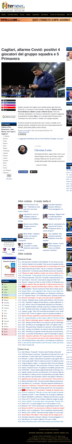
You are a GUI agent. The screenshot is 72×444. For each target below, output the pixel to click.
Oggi (68, 167)
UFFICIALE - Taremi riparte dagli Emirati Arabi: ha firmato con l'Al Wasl (45, 370)
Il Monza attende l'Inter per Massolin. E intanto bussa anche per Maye (45, 284)
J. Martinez (6, 136)
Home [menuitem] (4, 14)
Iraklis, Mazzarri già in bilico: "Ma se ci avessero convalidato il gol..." (44, 268)
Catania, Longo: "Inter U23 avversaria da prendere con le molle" (43, 311)
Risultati (9, 179)
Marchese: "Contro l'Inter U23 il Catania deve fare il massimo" (42, 356)
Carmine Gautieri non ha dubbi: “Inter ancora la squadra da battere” (44, 264)
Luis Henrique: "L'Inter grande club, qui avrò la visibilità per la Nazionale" (46, 275)
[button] (9, 175)
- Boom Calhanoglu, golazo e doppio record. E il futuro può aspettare (46, 320)
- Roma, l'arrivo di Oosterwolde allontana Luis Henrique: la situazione (46, 304)
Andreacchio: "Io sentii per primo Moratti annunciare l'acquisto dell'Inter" (45, 271)
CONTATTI (56, 433)
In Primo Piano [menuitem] (13, 14)
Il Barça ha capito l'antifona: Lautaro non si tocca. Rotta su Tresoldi (44, 273)
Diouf (4, 146)
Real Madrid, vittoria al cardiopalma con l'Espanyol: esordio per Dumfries (46, 293)
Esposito (5, 160)
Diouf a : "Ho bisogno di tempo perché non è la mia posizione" (43, 388)
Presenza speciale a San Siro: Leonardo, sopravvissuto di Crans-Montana (46, 277)
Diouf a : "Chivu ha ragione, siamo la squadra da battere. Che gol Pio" (46, 313)
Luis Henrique (7, 170)
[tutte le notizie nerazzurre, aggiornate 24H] (13, 5)
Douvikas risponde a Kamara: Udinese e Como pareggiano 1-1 (55, 207)
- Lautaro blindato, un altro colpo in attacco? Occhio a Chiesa (43, 318)
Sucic (4, 165)
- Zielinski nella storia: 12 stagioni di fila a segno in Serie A (43, 309)
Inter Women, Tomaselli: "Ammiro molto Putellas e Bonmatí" (41, 352)
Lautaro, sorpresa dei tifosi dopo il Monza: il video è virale (43, 286)
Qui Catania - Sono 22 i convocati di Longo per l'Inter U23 (41, 280)
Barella (5, 148)
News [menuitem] (28, 14)
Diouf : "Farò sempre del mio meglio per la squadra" (45, 415)
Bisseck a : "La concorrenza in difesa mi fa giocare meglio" (43, 408)
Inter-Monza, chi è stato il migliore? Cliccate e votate (39, 419)
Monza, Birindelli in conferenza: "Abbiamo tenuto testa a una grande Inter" (46, 397)
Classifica (5, 281)
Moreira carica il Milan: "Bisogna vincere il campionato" (30, 226)
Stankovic (6, 172)
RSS (67, 433)
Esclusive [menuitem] (44, 14)
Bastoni (5, 143)
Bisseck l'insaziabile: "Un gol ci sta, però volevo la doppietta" (42, 298)
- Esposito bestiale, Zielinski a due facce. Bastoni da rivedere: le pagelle (47, 307)
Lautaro (5, 158)
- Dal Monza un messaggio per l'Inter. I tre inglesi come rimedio (44, 325)
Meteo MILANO (9, 258)
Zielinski (5, 153)
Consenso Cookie (44, 429)
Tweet (34, 171)
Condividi (24, 171)
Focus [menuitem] (22, 14)
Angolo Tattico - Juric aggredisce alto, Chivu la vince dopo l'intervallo (44, 291)
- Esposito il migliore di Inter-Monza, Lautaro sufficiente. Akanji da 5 (45, 302)
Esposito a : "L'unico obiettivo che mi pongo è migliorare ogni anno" (46, 394)
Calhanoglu (6, 150)
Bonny (5, 163)
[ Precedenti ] (9, 254)
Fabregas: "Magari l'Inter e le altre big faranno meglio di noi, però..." (56, 217)
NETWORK (32, 433)
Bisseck (5, 138)
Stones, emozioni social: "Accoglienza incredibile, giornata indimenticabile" (47, 368)
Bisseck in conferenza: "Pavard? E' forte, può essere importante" (43, 385)
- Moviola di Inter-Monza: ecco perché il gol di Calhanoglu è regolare (46, 322)
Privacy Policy (54, 429)
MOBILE (62, 433)
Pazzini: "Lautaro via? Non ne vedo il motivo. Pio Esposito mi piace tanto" (46, 282)
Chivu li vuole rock (28, 345)
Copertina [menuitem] (35, 14)
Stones (5, 168)
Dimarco (5, 155)
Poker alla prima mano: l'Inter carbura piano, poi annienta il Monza (44, 421)
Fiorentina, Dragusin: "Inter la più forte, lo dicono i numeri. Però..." (43, 365)
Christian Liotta (23, 132)
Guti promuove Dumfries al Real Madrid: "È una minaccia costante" (44, 262)
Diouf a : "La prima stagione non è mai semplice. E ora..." (42, 403)
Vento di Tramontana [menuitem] (57, 14)
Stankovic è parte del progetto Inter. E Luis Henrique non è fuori (43, 266)
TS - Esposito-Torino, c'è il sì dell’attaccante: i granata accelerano (43, 295)
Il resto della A (27, 130)
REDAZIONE (39, 433)
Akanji (5, 141)
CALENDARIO (48, 433)
